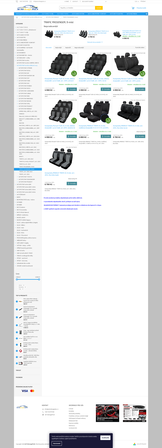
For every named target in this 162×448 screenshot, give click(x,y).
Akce (21, 285)
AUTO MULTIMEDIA (22, 40)
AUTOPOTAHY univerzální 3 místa (26, 192)
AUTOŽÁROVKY (21, 195)
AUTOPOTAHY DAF (24, 73)
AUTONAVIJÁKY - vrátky (23, 58)
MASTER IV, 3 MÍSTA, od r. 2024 (27, 147)
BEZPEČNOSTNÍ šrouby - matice (26, 200)
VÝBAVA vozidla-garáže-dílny (25, 256)
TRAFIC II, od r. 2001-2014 (26, 159)
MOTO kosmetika (22, 210)
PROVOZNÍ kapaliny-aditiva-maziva (26, 238)
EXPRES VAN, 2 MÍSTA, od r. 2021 (28, 111)
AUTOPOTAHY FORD (24, 81)
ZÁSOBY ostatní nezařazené (25, 266)
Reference (72, 426)
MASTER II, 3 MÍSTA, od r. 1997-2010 (29, 126)
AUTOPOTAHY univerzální (24, 184)
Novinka (22, 287)
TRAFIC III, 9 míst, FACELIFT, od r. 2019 (29, 162)
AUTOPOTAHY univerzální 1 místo (26, 187)
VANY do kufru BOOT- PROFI (24, 253)
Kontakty (75, 1)
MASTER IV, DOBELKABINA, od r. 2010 (29, 150)
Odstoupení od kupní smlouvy (77, 418)
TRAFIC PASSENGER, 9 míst (26, 169)
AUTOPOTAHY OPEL (24, 104)
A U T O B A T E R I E (22, 27)
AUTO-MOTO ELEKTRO (23, 45)
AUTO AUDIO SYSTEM (23, 35)
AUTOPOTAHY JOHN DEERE (26, 91)
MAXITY (21, 156)
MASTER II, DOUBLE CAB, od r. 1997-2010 (29, 133)
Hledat (99, 8)
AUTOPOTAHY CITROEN (25, 68)
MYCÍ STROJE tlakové (23, 212)
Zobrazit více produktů (94, 42)
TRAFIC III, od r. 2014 (24, 164)
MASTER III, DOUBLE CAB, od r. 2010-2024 (29, 144)
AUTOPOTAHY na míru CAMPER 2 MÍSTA (28, 63)
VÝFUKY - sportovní (22, 258)
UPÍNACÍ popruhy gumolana (24, 248)
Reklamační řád (73, 421)
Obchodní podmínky (88, 1)
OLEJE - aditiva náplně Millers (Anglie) (27, 223)
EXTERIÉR (19, 202)
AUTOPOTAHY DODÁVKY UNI (26, 76)
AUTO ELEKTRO (21, 37)
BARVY (18, 197)
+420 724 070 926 (49, 412)
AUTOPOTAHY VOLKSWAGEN (27, 179)
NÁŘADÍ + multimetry (22, 215)
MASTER (21, 123)
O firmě (66, 1)
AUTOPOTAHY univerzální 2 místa (26, 190)
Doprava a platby (73, 423)
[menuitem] (27, 13)
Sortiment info (73, 428)
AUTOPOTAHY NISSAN (25, 101)
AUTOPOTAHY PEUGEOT (25, 106)
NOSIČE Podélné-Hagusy (24, 220)
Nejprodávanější (79, 48)
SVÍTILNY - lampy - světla (23, 245)
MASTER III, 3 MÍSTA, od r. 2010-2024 (29, 136)
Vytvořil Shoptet (141, 444)
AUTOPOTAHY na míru (23, 60)
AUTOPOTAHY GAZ (24, 83)
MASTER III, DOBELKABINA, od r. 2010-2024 (29, 140)
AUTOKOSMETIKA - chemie (24, 55)
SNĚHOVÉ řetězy (21, 240)
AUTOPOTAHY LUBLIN (25, 93)
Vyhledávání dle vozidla (23, 263)
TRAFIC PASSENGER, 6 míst (26, 167)
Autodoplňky (20, 50)
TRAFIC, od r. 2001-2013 (25, 172)
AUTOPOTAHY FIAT (24, 78)
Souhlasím (105, 438)
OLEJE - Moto (20, 233)
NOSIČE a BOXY (21, 218)
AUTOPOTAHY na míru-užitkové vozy (27, 65)
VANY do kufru (21, 251)
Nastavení (56, 443)
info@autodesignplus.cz (51, 409)
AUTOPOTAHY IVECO (24, 88)
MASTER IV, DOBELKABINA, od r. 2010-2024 (29, 153)
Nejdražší (68, 48)
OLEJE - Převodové (22, 235)
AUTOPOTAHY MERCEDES (26, 99)
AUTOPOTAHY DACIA (24, 71)
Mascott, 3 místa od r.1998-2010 (28, 116)
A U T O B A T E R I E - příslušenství (26, 30)
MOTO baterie (21, 207)
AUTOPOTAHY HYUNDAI (25, 86)
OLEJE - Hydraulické (22, 230)
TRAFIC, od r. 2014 (24, 174)
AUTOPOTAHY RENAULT (25, 109)
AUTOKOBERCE (21, 53)
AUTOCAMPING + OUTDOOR (24, 48)
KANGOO (21, 114)
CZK (136, 1)
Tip (21, 289)
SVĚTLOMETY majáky (23, 243)
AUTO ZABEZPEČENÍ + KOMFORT (26, 43)
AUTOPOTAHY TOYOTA (25, 177)
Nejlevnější (58, 48)
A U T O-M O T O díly (22, 32)
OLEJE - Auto (20, 228)
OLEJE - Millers (21, 225)
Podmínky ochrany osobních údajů (78, 416)
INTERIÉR (19, 205)
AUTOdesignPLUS (50, 415)
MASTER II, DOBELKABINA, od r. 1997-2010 (29, 129)
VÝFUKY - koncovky (22, 261)
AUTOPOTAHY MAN (24, 96)
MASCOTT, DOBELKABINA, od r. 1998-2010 (29, 120)
